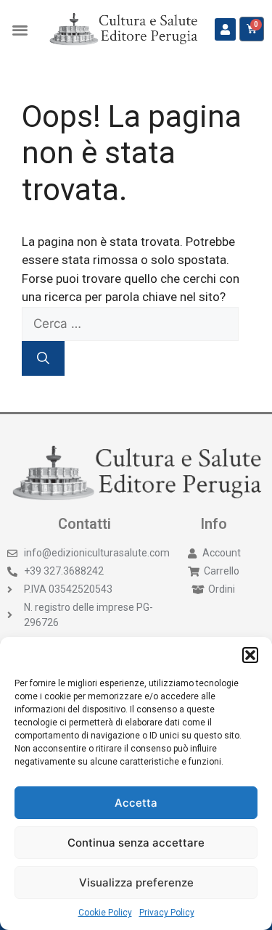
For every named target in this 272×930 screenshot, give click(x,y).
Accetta (136, 803)
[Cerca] (43, 358)
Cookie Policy (105, 913)
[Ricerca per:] (130, 323)
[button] (250, 655)
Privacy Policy (166, 913)
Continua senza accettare (136, 842)
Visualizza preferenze (136, 882)
